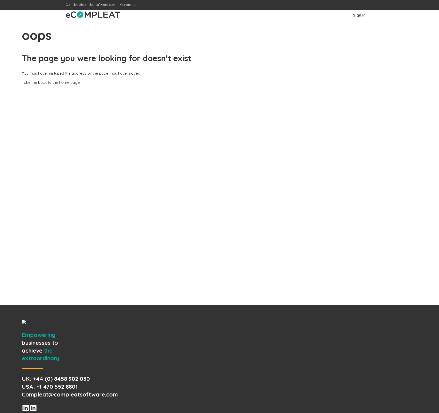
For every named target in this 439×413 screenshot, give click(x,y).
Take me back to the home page (51, 82)
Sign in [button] (359, 15)
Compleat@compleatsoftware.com (90, 5)
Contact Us (128, 5)
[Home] (93, 16)
